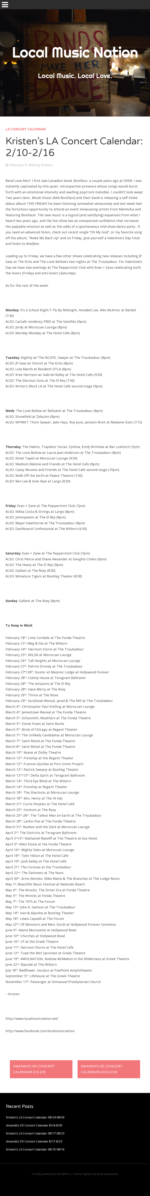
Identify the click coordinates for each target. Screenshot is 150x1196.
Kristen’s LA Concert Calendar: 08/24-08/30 (35, 1117)
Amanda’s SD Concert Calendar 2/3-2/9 (34, 1069)
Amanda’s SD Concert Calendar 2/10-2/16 (102, 1069)
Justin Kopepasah (107, 1174)
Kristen (47, 165)
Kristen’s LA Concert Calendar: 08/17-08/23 (35, 1133)
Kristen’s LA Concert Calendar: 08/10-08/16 (35, 1149)
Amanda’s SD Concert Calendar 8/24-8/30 (34, 1125)
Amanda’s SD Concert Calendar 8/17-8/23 (34, 1141)
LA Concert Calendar (25, 129)
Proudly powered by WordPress (51, 1174)
